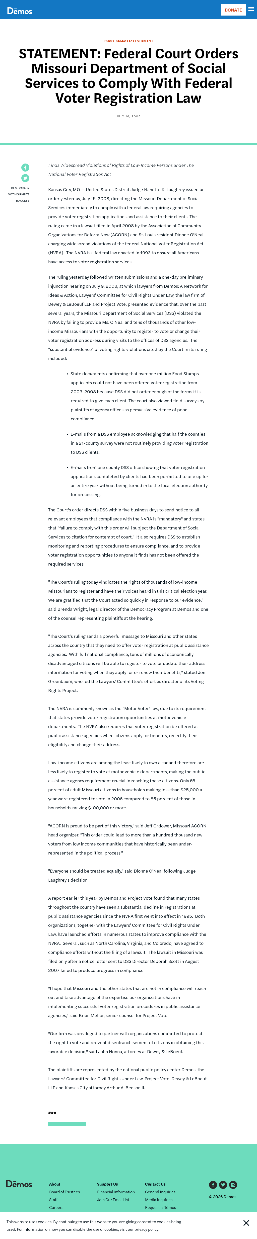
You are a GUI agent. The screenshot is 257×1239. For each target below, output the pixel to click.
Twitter (223, 1185)
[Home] (19, 16)
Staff (53, 1199)
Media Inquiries (158, 1199)
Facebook (213, 1185)
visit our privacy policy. (139, 1229)
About (54, 1184)
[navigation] (251, 9)
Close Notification (232, 1225)
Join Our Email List (113, 1199)
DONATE (233, 10)
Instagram (233, 1185)
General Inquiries (160, 1192)
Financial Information (116, 1192)
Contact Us (155, 1184)
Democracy (20, 188)
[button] (25, 168)
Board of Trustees (64, 1192)
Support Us (107, 1184)
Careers (56, 1207)
